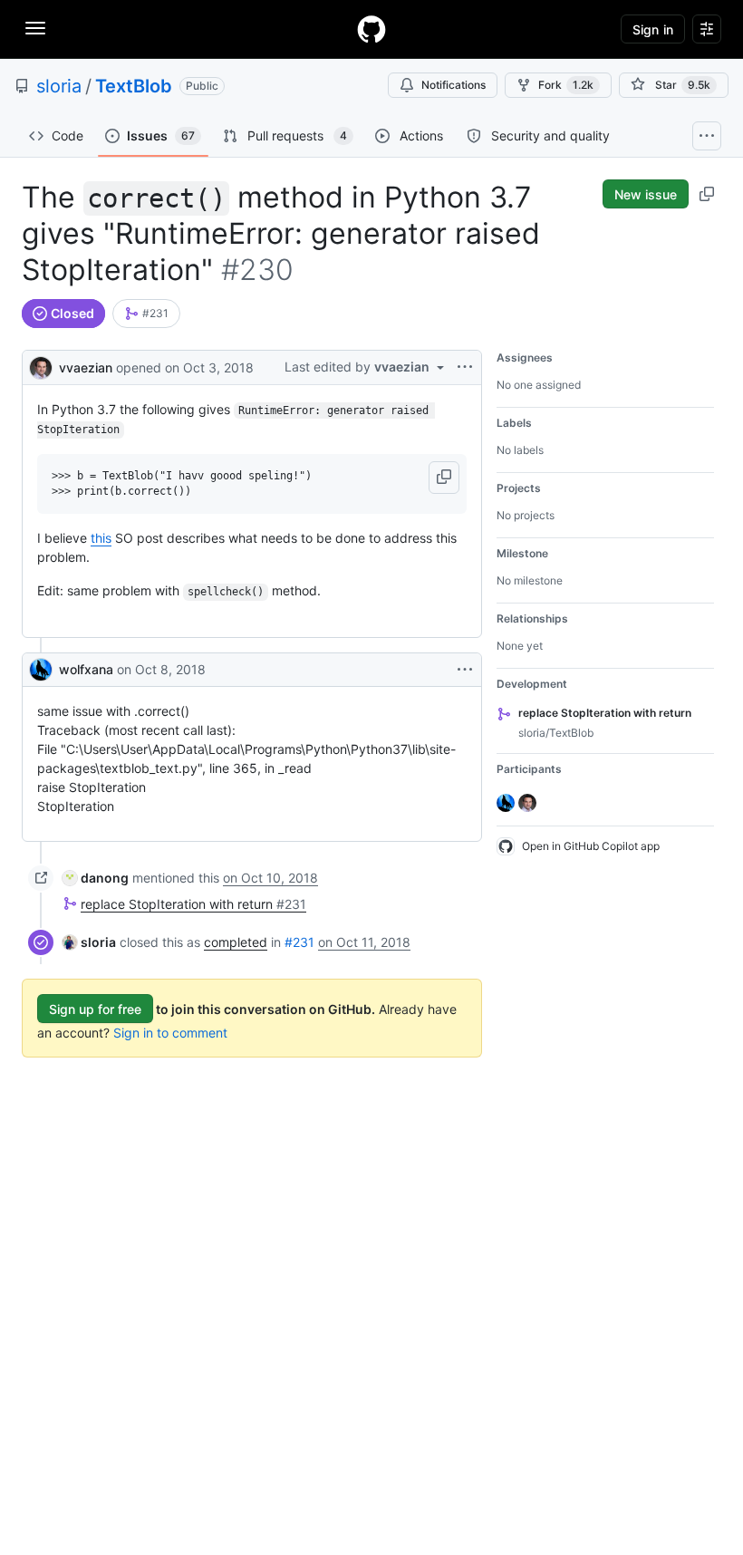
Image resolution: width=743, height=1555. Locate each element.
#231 (299, 942)
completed (235, 942)
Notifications (453, 85)
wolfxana (86, 669)
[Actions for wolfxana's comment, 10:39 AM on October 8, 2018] (465, 669)
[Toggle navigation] (35, 28)
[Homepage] (371, 28)
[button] (444, 477)
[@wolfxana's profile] (41, 670)
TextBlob (133, 86)
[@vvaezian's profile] (41, 365)
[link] (146, 313)
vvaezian (85, 367)
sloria (59, 86)
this (101, 538)
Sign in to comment (170, 1032)
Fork (565, 85)
